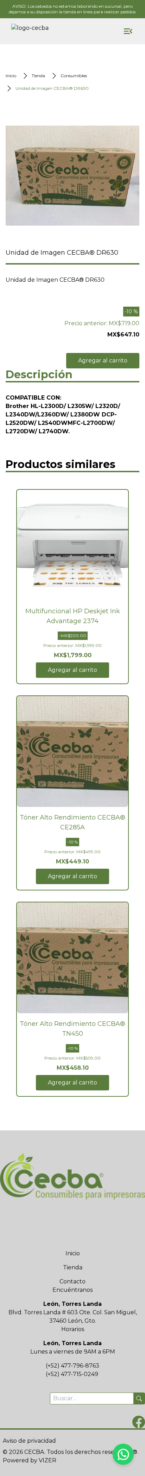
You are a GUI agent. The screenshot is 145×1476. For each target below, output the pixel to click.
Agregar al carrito (102, 360)
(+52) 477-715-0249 (72, 1374)
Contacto (72, 1281)
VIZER (47, 1460)
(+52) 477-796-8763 (72, 1365)
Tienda (72, 1267)
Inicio (72, 1253)
